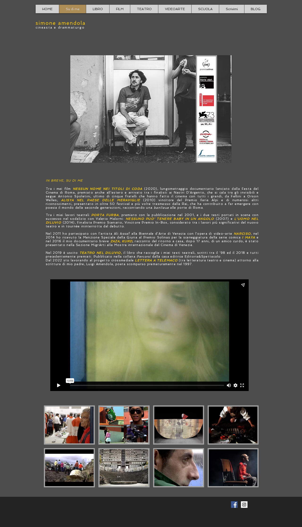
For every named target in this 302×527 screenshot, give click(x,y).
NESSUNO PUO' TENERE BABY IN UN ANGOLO (170, 219)
